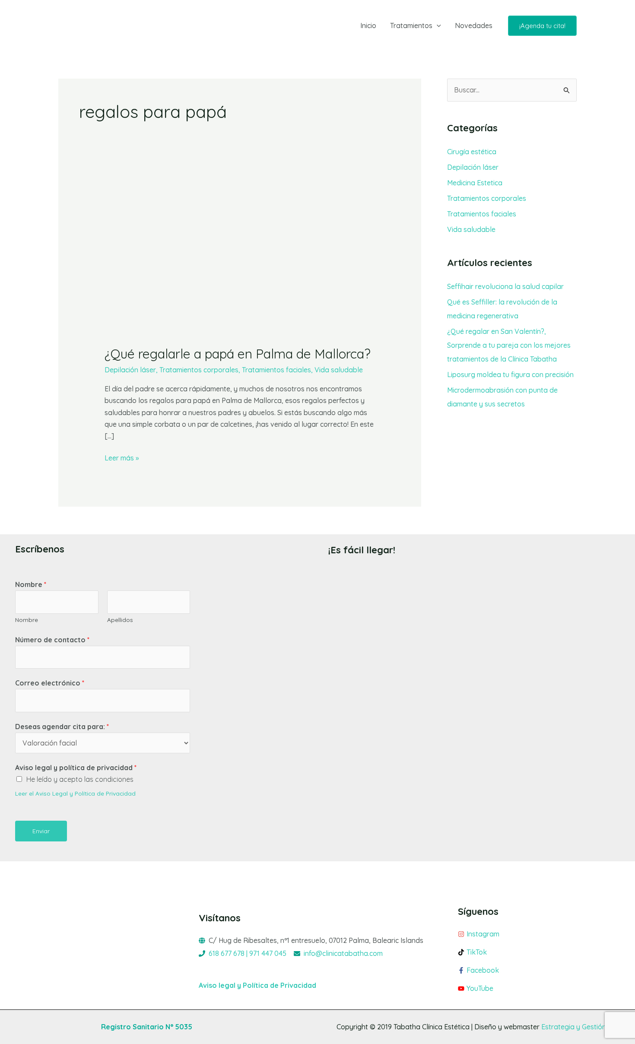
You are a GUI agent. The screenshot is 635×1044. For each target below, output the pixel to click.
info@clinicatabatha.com (343, 953)
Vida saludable (338, 369)
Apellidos (120, 619)
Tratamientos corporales (198, 369)
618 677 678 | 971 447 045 (247, 953)
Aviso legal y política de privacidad (76, 767)
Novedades (473, 25)
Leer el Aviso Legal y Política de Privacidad (75, 793)
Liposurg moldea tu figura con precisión (510, 374)
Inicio (368, 25)
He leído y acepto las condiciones (79, 779)
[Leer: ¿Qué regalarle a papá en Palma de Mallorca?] (240, 258)
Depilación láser (130, 369)
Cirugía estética (471, 151)
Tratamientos (411, 25)
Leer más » (122, 457)
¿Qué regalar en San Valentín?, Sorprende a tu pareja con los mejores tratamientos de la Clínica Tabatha (509, 345)
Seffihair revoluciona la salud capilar (505, 286)
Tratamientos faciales (276, 369)
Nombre (30, 584)
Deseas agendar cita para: (62, 726)
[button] (436, 25)
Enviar (41, 831)
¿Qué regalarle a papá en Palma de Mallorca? (238, 354)
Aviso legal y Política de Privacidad (257, 985)
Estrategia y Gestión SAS (580, 1026)
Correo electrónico (49, 683)
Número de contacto (52, 639)
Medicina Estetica (474, 182)
